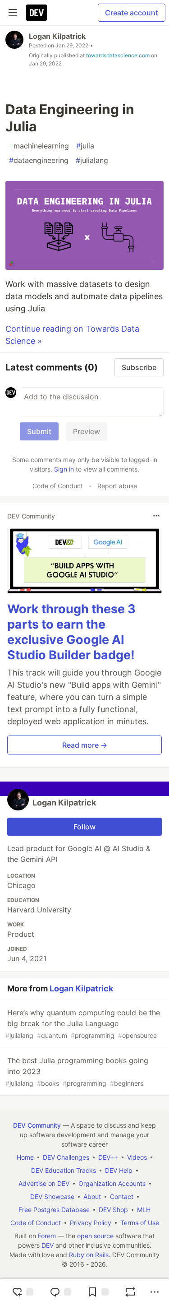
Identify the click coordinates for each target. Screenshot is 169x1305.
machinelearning (39, 145)
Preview (86, 431)
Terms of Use (139, 1222)
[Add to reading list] (98, 1291)
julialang (92, 160)
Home (25, 1157)
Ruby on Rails (89, 1255)
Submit (39, 431)
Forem (47, 1236)
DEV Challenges (66, 1157)
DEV (47, 1245)
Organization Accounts (112, 1183)
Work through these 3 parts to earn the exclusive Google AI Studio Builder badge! (71, 632)
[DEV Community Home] (36, 13)
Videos (137, 1157)
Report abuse (117, 486)
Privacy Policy (90, 1222)
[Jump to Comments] (60, 1291)
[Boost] (130, 1291)
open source (95, 1236)
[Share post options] (155, 1292)
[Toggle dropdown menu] (156, 516)
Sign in (64, 469)
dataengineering (39, 160)
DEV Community (37, 1125)
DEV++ (108, 1157)
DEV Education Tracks (63, 1170)
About (92, 1196)
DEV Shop (113, 1209)
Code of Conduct (57, 486)
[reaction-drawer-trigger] (22, 1291)
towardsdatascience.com (118, 55)
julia (85, 145)
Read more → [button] (84, 745)
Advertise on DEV (43, 1183)
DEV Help (118, 1170)
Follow (84, 826)
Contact (121, 1196)
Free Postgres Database (54, 1209)
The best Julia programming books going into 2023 (76, 1071)
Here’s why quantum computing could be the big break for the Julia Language (82, 1023)
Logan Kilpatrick (57, 36)
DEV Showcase (52, 1196)
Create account (131, 12)
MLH (144, 1209)
